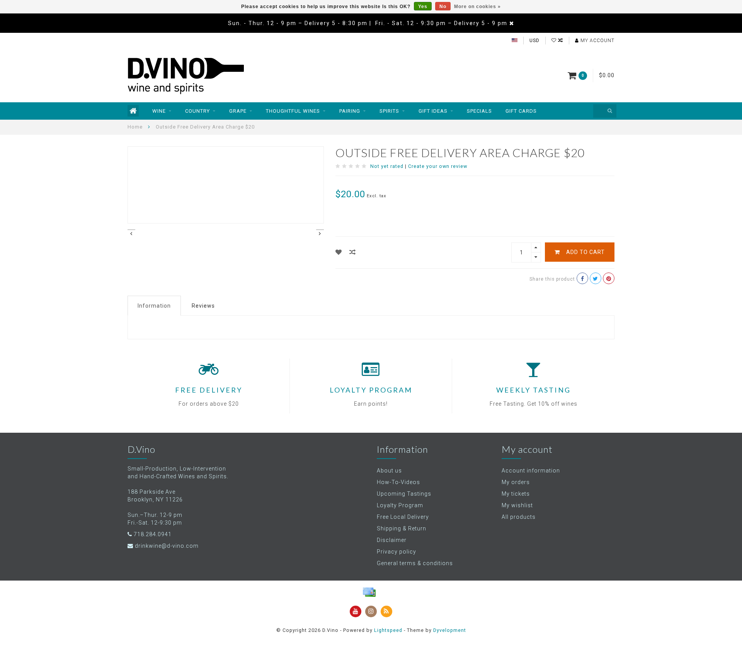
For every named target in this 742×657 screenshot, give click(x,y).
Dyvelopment (449, 630)
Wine (159, 111)
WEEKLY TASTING (533, 390)
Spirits (389, 111)
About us (389, 470)
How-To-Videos (398, 482)
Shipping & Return (401, 528)
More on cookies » (477, 6)
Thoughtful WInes (293, 111)
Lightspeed (388, 630)
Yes (422, 6)
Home (135, 127)
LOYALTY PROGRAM (371, 390)
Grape (238, 111)
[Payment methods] (369, 592)
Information (154, 306)
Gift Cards (521, 111)
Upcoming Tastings (404, 494)
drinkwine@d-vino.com (167, 546)
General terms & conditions (415, 563)
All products (519, 517)
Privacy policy (396, 552)
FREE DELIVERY (208, 390)
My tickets (516, 494)
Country (197, 111)
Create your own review (437, 166)
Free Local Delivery (403, 517)
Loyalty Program (400, 505)
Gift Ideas (433, 111)
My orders (516, 482)
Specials (479, 111)
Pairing (349, 111)
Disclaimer (392, 540)
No (442, 6)
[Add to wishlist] (338, 252)
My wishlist (517, 505)
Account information (531, 470)
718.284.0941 (153, 534)
